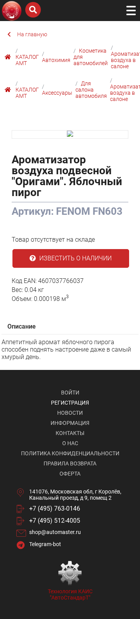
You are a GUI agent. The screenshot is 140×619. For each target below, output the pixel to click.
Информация (70, 423)
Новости (70, 413)
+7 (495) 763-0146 (54, 508)
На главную (32, 34)
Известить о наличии (75, 258)
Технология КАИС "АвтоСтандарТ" (70, 594)
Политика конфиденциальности (70, 453)
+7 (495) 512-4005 (54, 520)
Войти (70, 392)
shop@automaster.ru (55, 532)
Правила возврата (70, 463)
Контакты (70, 433)
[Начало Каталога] (9, 57)
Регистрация (70, 403)
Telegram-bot (45, 544)
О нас (70, 443)
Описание (21, 326)
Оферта (70, 473)
